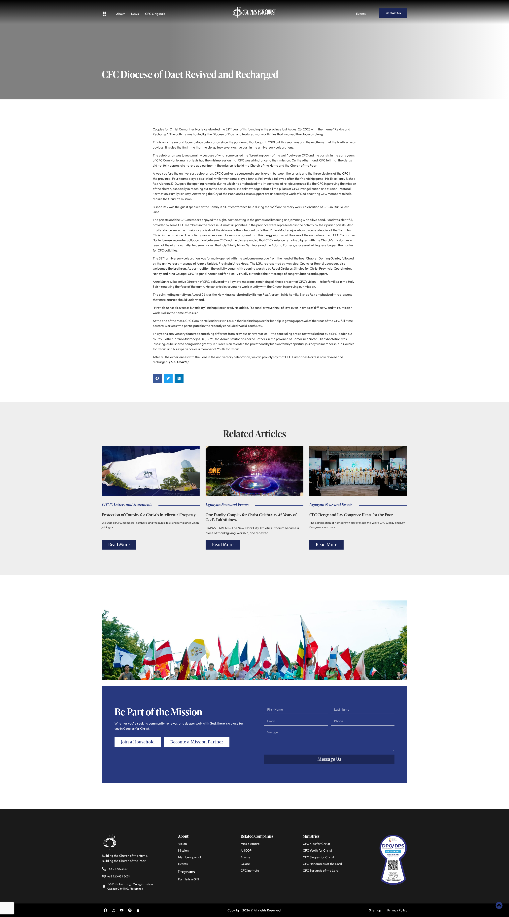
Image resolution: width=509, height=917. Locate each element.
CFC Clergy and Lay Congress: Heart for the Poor (351, 515)
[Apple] (138, 910)
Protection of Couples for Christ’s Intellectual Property (149, 515)
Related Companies (257, 836)
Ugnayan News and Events (227, 504)
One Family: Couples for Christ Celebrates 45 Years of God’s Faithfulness (251, 517)
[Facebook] (105, 910)
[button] (157, 378)
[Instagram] (113, 910)
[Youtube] (121, 910)
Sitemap (375, 910)
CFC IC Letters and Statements (127, 504)
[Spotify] (129, 910)
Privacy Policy (397, 910)
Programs (186, 871)
